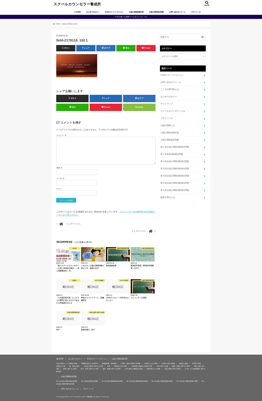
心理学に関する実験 (168, 363)
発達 (108, 366)
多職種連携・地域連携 (109, 363)
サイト (59, 189)
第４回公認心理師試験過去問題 (174, 176)
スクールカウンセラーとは (172, 111)
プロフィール (196, 12)
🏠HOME (77, 12)
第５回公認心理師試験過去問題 (174, 183)
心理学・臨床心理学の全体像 (130, 363)
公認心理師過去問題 (156, 12)
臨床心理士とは (167, 197)
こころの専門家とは (169, 89)
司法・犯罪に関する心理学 (90, 369)
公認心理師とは (167, 125)
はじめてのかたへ (92, 12)
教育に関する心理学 (70, 369)
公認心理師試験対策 (136, 12)
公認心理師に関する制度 (172, 369)
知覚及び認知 (183, 363)
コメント (61, 135)
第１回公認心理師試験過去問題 (174, 147)
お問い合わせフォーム (177, 12)
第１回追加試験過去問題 (171, 154)
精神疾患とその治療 (153, 369)
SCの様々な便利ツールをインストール (131, 17)
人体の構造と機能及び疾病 (134, 369)
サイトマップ (166, 104)
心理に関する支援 (162, 366)
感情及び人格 (60, 366)
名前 (59, 168)
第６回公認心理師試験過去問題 (174, 190)
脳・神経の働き (74, 366)
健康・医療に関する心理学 (181, 366)
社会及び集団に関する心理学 (93, 366)
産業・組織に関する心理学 (112, 369)
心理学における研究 (151, 363)
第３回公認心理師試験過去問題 (174, 168)
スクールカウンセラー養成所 (77, 4)
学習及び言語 (196, 363)
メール (60, 178)
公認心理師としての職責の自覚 (66, 363)
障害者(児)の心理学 (120, 366)
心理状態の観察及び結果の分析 (141, 366)
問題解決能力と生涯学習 (89, 363)
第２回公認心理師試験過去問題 (174, 161)
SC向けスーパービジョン (114, 12)
